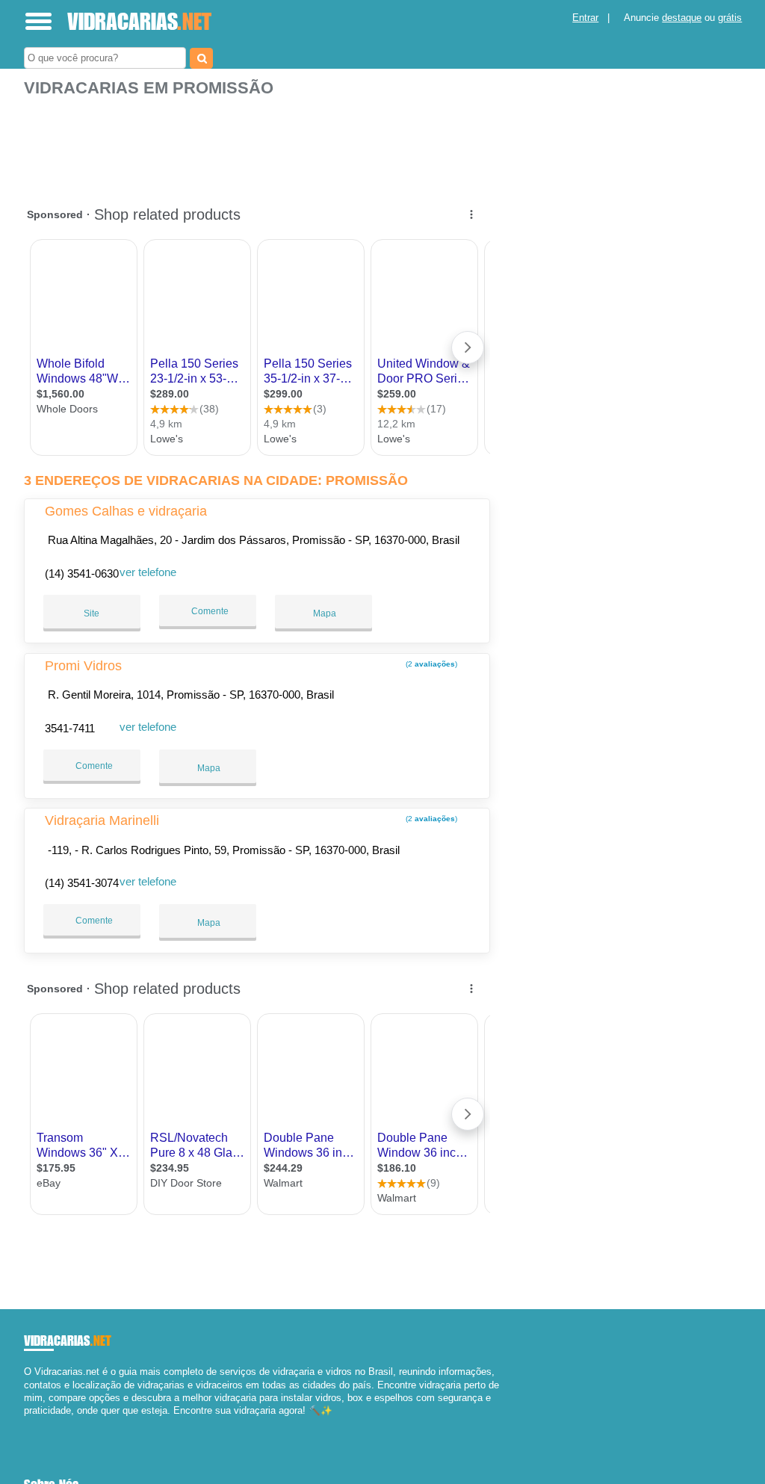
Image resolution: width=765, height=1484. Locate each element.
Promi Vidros (83, 665)
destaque (681, 17)
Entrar (585, 17)
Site (91, 613)
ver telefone (148, 572)
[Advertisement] (259, 144)
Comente (209, 611)
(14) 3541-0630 (82, 573)
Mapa (323, 613)
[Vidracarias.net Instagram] (40, 1423)
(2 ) (430, 664)
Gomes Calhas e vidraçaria (126, 511)
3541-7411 (70, 728)
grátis (730, 17)
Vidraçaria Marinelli (102, 820)
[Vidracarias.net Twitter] (34, 1423)
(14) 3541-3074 (82, 883)
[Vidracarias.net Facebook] (27, 1423)
